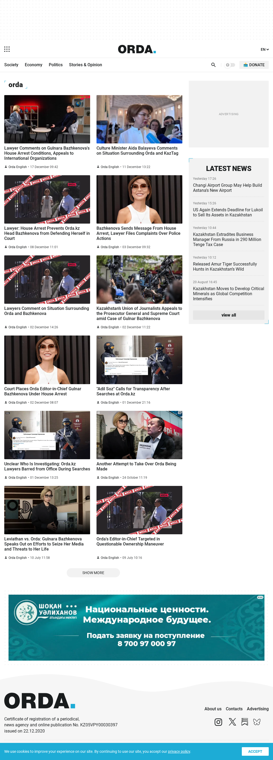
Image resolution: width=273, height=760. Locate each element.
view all (229, 315)
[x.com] (232, 724)
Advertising (258, 708)
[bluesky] (257, 724)
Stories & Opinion (85, 64)
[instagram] (218, 724)
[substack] (245, 724)
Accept (255, 751)
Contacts (234, 708)
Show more (93, 573)
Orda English (18, 167)
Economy (33, 64)
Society (11, 64)
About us (213, 708)
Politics (56, 64)
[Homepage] (137, 49)
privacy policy (179, 751)
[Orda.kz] (39, 713)
